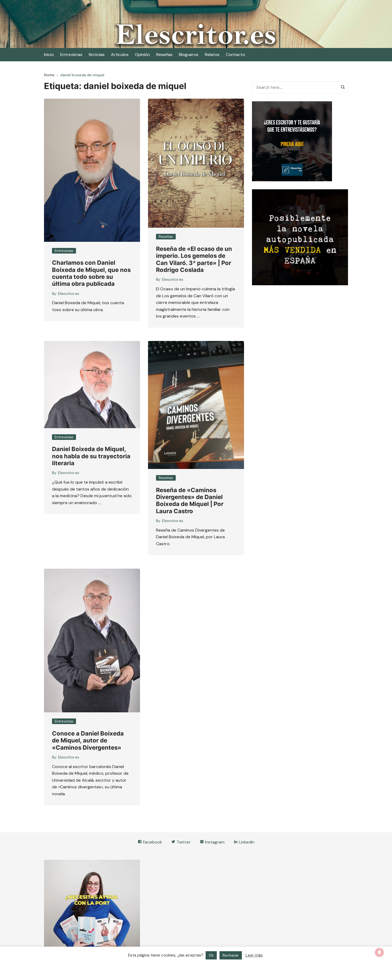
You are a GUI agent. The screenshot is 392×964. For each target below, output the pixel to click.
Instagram (214, 842)
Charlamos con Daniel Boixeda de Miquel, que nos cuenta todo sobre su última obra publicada (91, 273)
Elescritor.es (68, 293)
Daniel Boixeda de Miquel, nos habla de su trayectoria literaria (91, 456)
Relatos (212, 54)
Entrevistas (71, 54)
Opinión (142, 54)
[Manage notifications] (379, 952)
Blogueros (188, 54)
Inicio (49, 54)
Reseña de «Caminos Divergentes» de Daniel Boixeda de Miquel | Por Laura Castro (189, 501)
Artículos (120, 54)
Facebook (152, 842)
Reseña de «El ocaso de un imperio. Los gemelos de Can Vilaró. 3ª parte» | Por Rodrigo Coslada (194, 259)
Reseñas (164, 54)
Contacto (235, 54)
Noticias (97, 54)
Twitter (183, 842)
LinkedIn (246, 842)
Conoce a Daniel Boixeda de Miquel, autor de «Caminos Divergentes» (88, 740)
